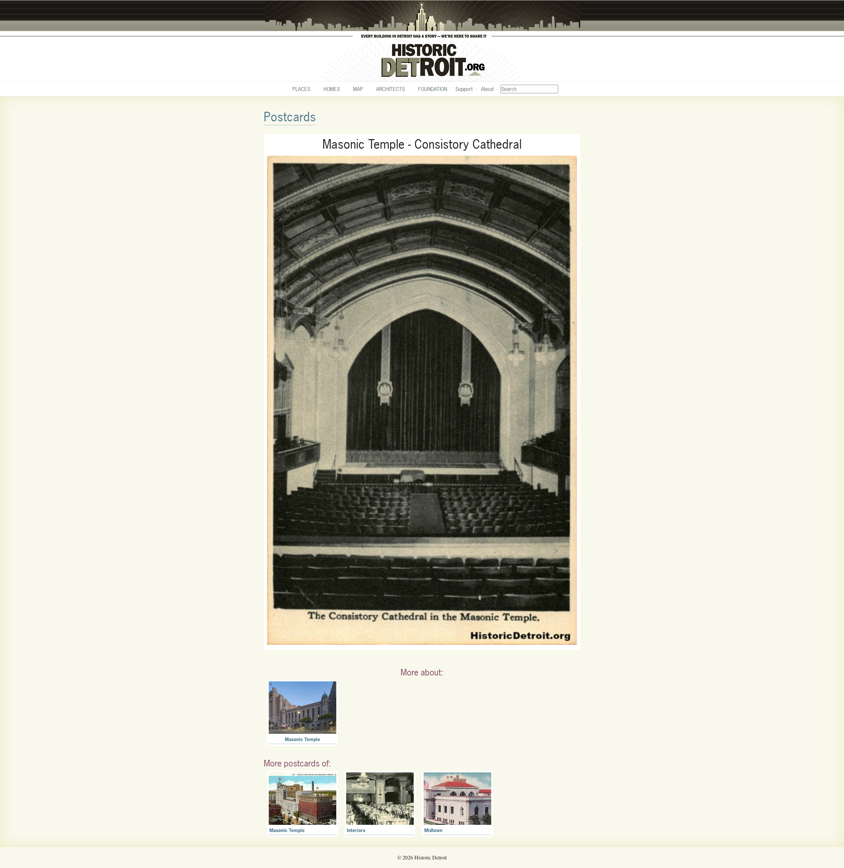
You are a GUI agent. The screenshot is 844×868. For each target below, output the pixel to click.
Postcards (290, 117)
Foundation (432, 89)
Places (301, 89)
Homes (331, 89)
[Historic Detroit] (422, 41)
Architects (390, 89)
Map (358, 89)
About (487, 89)
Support (464, 89)
